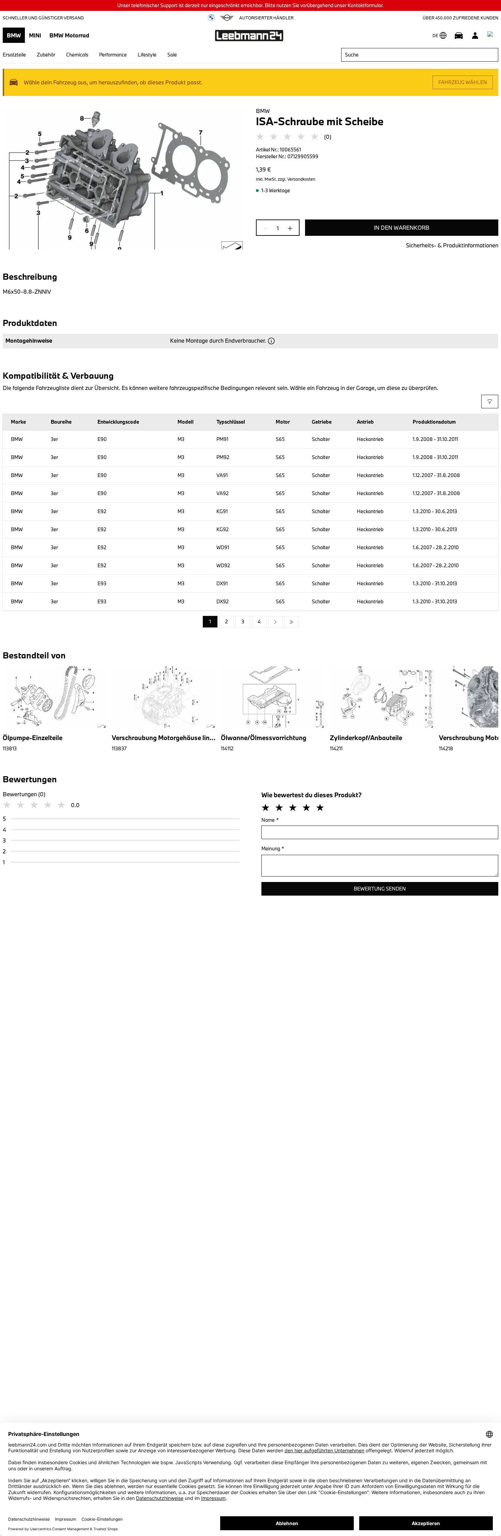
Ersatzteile (14, 54)
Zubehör (46, 54)
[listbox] (251, 622)
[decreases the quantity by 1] (267, 228)
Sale (172, 54)
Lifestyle (147, 54)
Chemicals (77, 54)
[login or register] (475, 35)
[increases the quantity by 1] (288, 228)
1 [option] (210, 621)
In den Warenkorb (401, 227)
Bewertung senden (380, 888)
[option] (275, 622)
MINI (35, 35)
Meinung (272, 848)
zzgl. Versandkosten (296, 179)
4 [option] (259, 621)
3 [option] (242, 621)
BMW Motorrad (69, 35)
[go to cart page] (491, 35)
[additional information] (271, 341)
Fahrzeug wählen (462, 82)
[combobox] (419, 55)
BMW (14, 35)
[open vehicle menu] (459, 35)
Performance (113, 54)
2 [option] (226, 621)
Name (270, 820)
